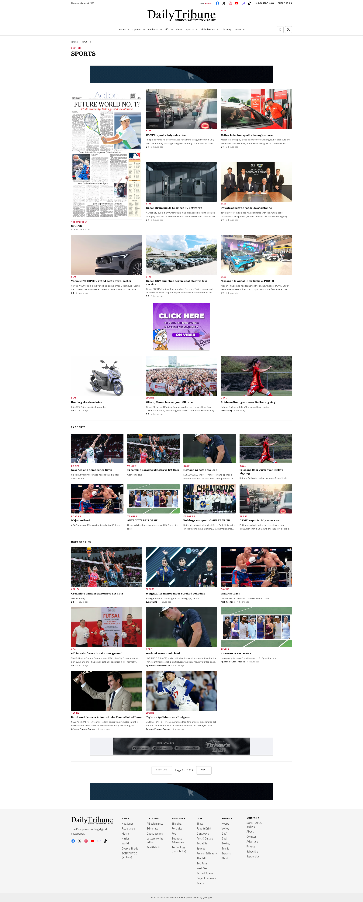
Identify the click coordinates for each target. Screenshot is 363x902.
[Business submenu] (161, 29)
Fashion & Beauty (207, 853)
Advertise (252, 841)
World (125, 843)
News (122, 29)
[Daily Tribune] (181, 15)
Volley (225, 828)
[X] (224, 3)
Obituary (226, 29)
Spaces (201, 848)
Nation (126, 838)
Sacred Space (205, 873)
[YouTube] (237, 3)
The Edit (201, 858)
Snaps (200, 883)
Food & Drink (204, 828)
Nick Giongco (228, 602)
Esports (226, 853)
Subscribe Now (264, 3)
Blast (225, 858)
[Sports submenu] (197, 29)
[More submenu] (244, 29)
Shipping (177, 823)
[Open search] (280, 29)
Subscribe (252, 851)
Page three (128, 828)
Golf (224, 833)
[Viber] (243, 3)
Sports (190, 29)
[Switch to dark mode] (288, 29)
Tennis (225, 848)
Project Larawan (206, 878)
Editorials (152, 828)
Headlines (127, 823)
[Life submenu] (172, 29)
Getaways (203, 833)
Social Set (203, 843)
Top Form (202, 863)
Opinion (137, 29)
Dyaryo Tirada (130, 848)
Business (153, 29)
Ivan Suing (226, 410)
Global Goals (208, 29)
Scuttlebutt (154, 847)
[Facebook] (217, 3)
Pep (174, 833)
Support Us (285, 3)
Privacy (251, 846)
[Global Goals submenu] (218, 29)
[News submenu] (128, 29)
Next (204, 769)
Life (167, 29)
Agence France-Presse (158, 665)
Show (179, 29)
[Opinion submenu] (144, 29)
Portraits (177, 828)
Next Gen (202, 868)
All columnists (155, 823)
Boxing (226, 843)
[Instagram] (230, 3)
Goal (224, 838)
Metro (125, 833)
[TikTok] (249, 3)
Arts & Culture (205, 838)
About (250, 831)
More (238, 29)
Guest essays (155, 833)
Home (74, 42)
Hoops (225, 823)
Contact (251, 836)
